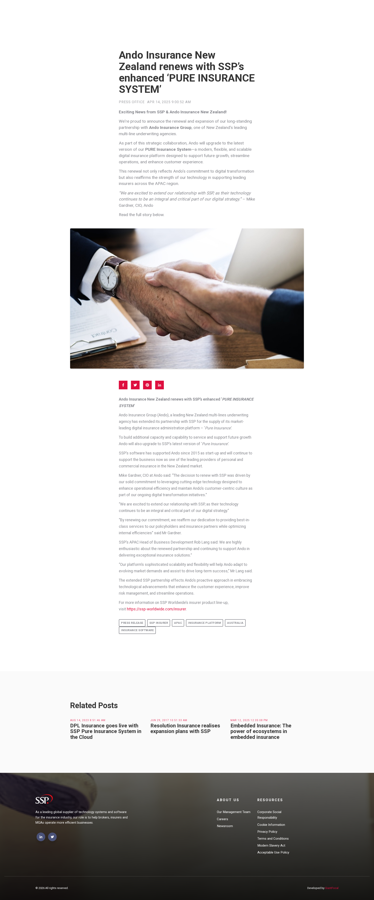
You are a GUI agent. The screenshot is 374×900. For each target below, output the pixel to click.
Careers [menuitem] (222, 819)
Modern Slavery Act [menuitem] (271, 845)
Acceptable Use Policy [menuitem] (273, 852)
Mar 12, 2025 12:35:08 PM (249, 720)
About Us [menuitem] (228, 800)
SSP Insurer (158, 622)
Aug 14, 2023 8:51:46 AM (87, 720)
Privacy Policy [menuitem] (267, 832)
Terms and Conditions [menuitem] (273, 839)
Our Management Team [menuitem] (233, 812)
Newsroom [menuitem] (225, 826)
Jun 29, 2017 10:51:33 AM (168, 720)
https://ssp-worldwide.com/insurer (156, 609)
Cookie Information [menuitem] (271, 825)
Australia (235, 622)
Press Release (132, 622)
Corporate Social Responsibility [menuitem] (269, 815)
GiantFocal (332, 888)
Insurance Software (137, 630)
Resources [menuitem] (270, 800)
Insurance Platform (204, 622)
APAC (178, 622)
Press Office (132, 102)
